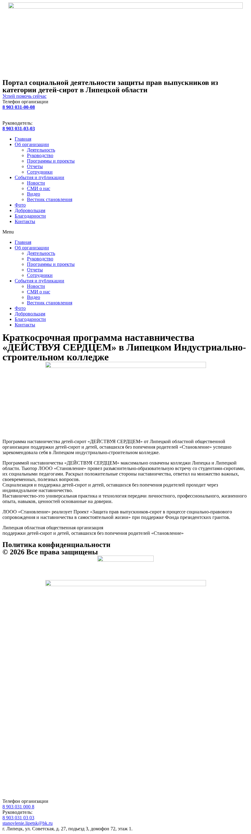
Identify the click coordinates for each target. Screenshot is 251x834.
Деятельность (41, 149)
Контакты (25, 221)
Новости (36, 183)
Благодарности (30, 216)
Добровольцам (30, 210)
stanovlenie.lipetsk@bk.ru (27, 823)
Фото (20, 205)
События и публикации (39, 177)
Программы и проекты (51, 160)
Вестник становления (49, 199)
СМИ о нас (38, 188)
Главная (23, 138)
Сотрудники (40, 172)
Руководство (40, 155)
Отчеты (35, 166)
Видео (33, 194)
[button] (125, 232)
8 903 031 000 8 (18, 806)
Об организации (32, 144)
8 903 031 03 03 (18, 817)
